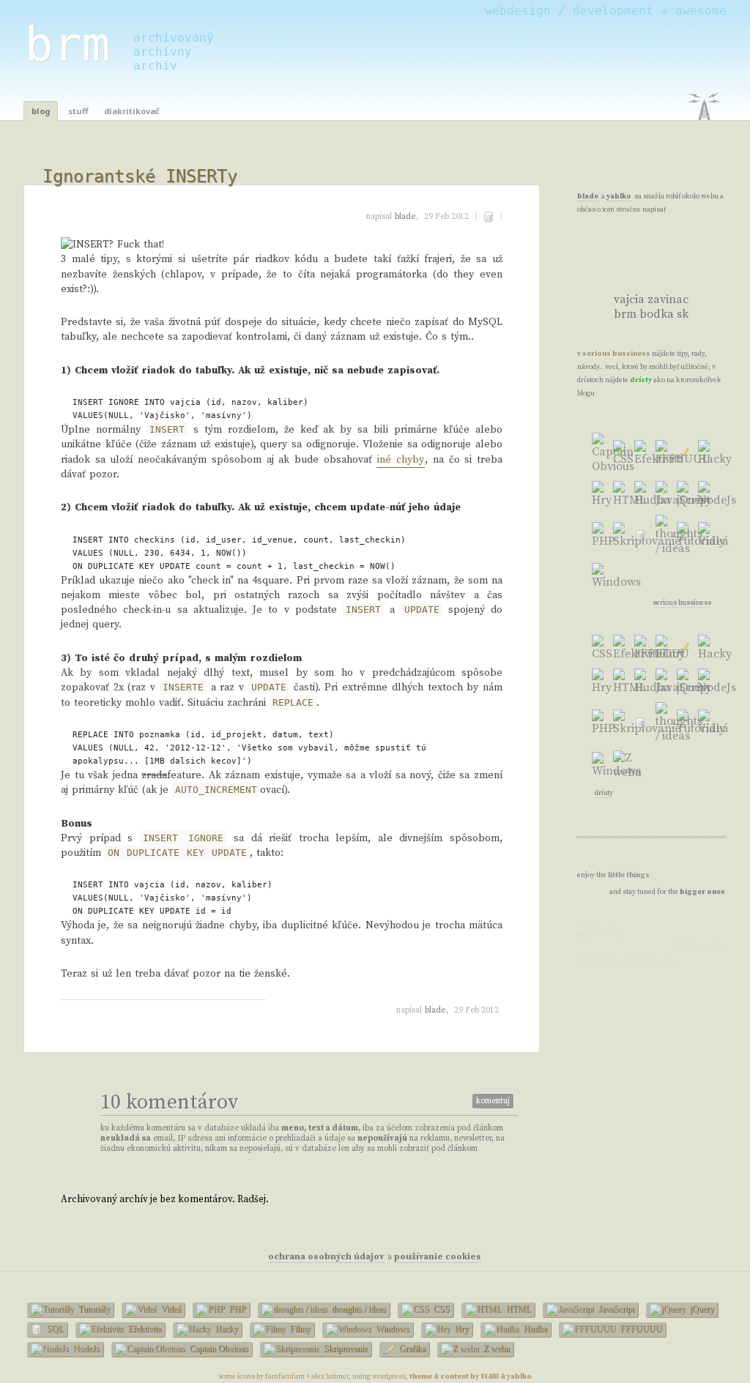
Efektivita (143, 1329)
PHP (236, 1309)
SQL (54, 1329)
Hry (461, 1329)
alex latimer (330, 1376)
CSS (440, 1309)
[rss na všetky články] (674, 265)
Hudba (534, 1329)
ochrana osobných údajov (326, 1256)
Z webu (495, 1348)
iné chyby (400, 459)
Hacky (225, 1329)
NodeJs (85, 1348)
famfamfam (285, 1376)
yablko (618, 196)
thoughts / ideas (358, 1309)
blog (40, 110)
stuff (78, 110)
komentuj (493, 1101)
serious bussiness (616, 353)
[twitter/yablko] (626, 253)
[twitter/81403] (626, 276)
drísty (641, 380)
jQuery (701, 1309)
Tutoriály (93, 1309)
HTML (517, 1309)
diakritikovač (132, 110)
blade (405, 217)
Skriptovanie (345, 1348)
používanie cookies (437, 1256)
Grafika (411, 1348)
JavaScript (615, 1309)
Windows (391, 1329)
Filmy (299, 1329)
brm (68, 45)
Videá (170, 1309)
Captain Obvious (218, 1348)
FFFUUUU (640, 1329)
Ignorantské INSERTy (139, 176)
